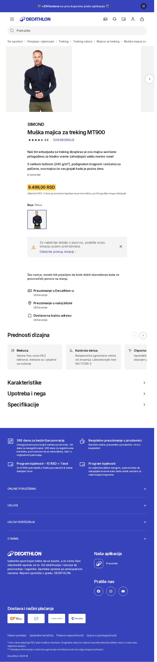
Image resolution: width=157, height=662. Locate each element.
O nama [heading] (12, 538)
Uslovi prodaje (16, 635)
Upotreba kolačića (41, 635)
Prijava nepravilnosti (69, 635)
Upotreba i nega (26, 393)
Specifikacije (23, 405)
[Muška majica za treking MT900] (39, 79)
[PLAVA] (37, 219)
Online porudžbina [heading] (21, 488)
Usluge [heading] (12, 505)
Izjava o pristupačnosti (102, 635)
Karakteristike (24, 383)
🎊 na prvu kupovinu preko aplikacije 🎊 (73, 6)
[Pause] (144, 6)
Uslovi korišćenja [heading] (21, 522)
